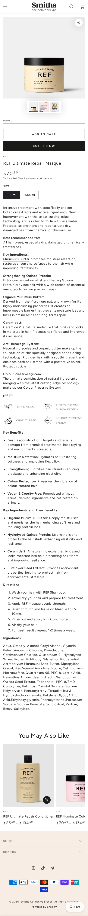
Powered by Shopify (44, 906)
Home (7, 120)
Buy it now (44, 146)
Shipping (23, 178)
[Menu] (5, 6)
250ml (13, 196)
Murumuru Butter (16, 259)
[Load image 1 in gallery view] (33, 107)
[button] (71, 6)
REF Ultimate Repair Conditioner (28, 816)
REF (5, 156)
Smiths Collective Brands (37, 901)
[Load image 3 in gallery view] (54, 107)
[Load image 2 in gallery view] (44, 107)
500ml (31, 196)
